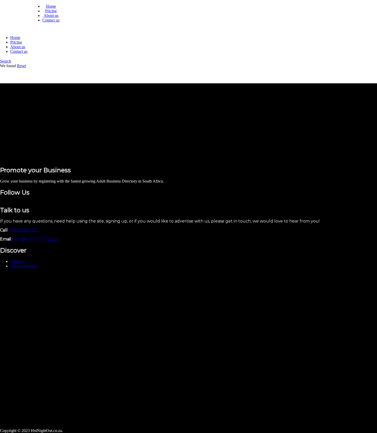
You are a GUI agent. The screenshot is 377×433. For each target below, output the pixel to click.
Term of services (23, 266)
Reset (21, 66)
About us (51, 15)
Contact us (50, 20)
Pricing (51, 11)
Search (5, 61)
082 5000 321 (25, 230)
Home (51, 6)
